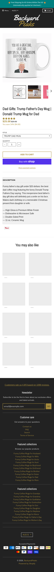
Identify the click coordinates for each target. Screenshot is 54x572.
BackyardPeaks (30, 560)
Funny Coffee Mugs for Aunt (27, 462)
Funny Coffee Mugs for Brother (27, 471)
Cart (49, 10)
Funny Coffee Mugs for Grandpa (27, 493)
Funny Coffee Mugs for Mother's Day (27, 520)
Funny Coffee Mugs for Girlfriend (27, 468)
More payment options (27, 168)
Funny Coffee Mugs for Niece (27, 514)
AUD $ (14, 10)
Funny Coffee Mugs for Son (27, 505)
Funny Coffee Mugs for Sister (27, 474)
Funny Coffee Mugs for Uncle (27, 459)
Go (48, 406)
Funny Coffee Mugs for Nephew (27, 511)
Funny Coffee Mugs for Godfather (27, 499)
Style (5, 132)
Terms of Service (27, 435)
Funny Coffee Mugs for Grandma (27, 496)
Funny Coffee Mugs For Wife (27, 456)
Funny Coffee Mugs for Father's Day (27, 517)
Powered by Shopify (27, 563)
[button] (9, 118)
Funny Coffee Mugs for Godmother (27, 502)
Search (27, 432)
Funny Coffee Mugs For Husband (27, 453)
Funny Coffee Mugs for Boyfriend (27, 465)
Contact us (27, 426)
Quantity (6, 141)
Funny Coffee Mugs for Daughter (27, 508)
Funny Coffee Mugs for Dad (27, 477)
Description (9, 180)
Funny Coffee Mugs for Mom (27, 480)
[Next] (51, 91)
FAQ (27, 429)
